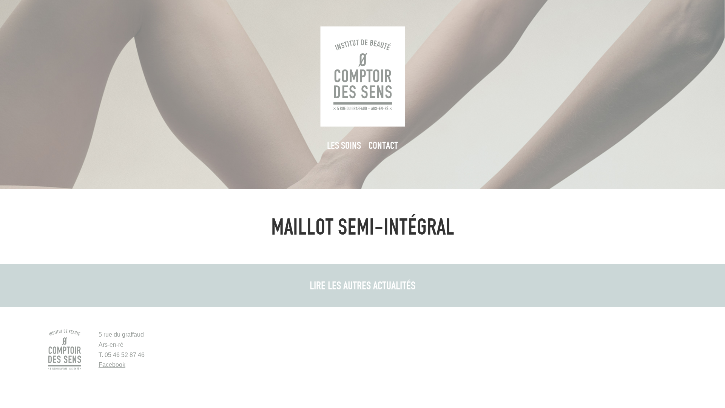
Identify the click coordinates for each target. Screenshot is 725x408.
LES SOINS (344, 145)
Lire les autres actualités (362, 285)
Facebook (112, 365)
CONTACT (383, 145)
